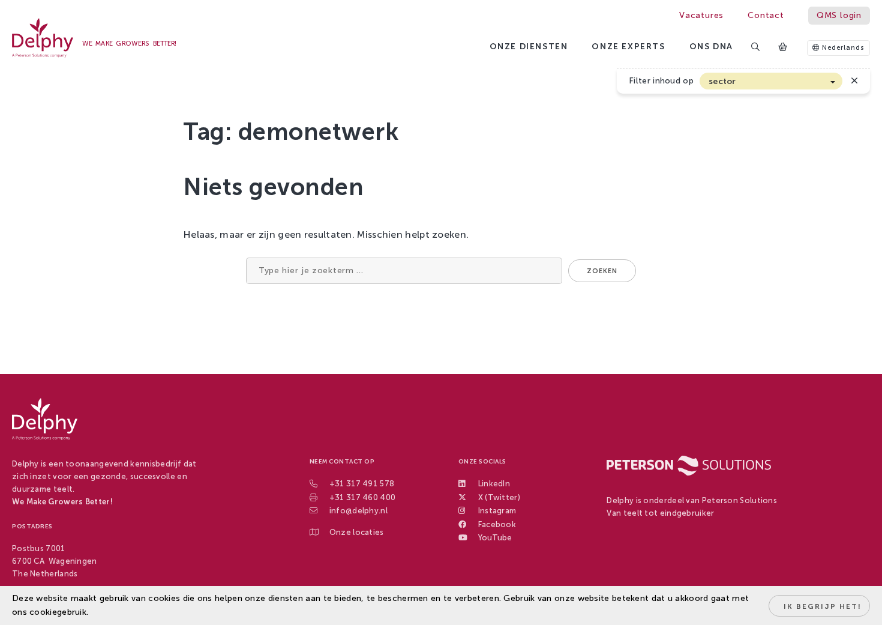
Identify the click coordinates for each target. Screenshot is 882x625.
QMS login (839, 15)
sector (722, 81)
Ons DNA (711, 46)
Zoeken (602, 271)
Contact (766, 15)
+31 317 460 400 (362, 497)
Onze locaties (356, 532)
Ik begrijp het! (823, 606)
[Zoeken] (756, 48)
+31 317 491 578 (362, 483)
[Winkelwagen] (783, 47)
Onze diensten (529, 46)
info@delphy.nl (358, 510)
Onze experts (628, 46)
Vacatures (701, 15)
